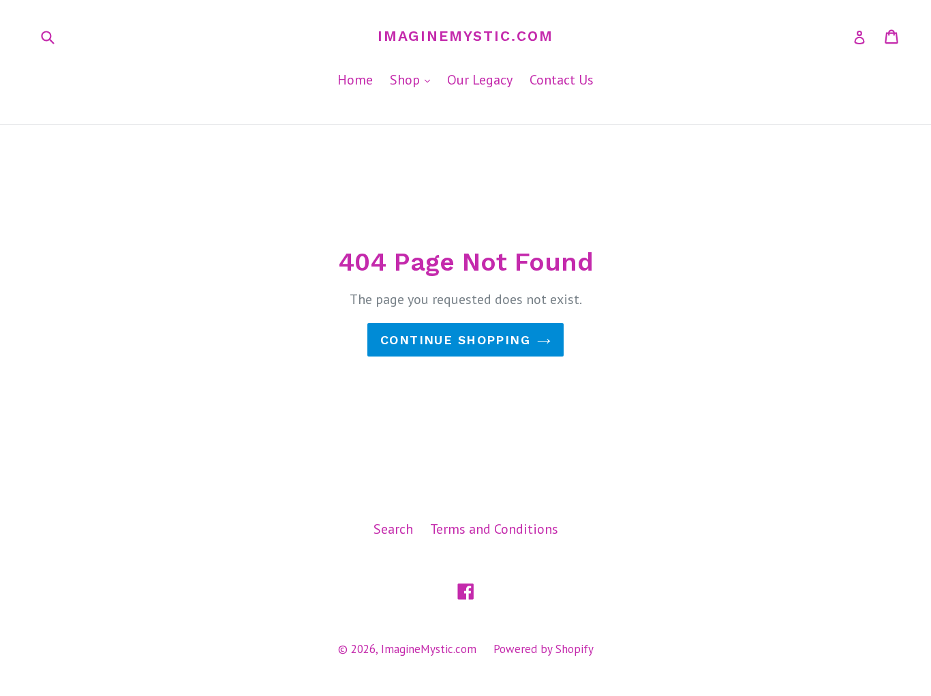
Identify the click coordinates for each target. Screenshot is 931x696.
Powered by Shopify (543, 648)
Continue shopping (455, 340)
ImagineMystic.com (465, 35)
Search (393, 529)
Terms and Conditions (494, 529)
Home (355, 80)
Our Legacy (480, 80)
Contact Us (562, 80)
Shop (413, 79)
